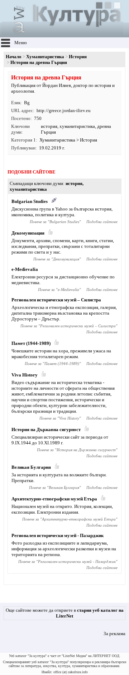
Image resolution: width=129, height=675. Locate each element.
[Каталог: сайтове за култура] (62, 34)
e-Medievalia (24, 269)
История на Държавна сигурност (46, 429)
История (78, 56)
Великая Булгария (31, 467)
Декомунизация (27, 233)
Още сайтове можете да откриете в (65, 613)
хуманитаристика (77, 126)
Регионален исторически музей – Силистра (56, 299)
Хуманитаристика (45, 56)
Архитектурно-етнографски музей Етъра (54, 498)
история (49, 126)
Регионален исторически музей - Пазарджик (57, 535)
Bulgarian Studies (29, 201)
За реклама (114, 633)
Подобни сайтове (102, 221)
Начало (14, 56)
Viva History (24, 375)
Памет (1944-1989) (31, 343)
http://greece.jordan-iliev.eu (64, 110)
